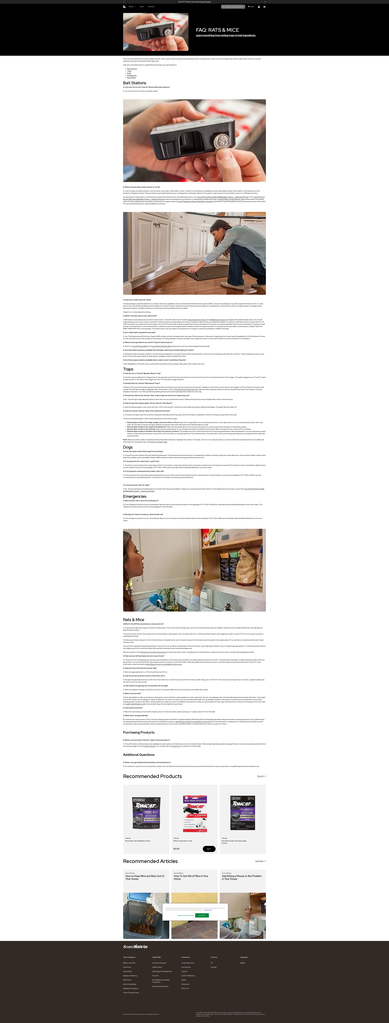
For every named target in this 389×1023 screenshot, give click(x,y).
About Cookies (223, 1012)
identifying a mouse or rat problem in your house (164, 664)
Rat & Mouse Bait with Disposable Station (234, 842)
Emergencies (132, 75)
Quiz (201, 2)
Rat (143, 389)
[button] (124, 2)
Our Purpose (186, 967)
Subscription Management (162, 971)
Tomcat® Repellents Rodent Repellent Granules (194, 201)
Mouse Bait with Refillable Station (137, 841)
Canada (213, 967)
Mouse (150, 389)
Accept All (202, 915)
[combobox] (233, 7)
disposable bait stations (197, 320)
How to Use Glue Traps (158, 442)
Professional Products (160, 986)
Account (155, 976)
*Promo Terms (205, 1016)
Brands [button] (131, 6)
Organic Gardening (130, 976)
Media (184, 980)
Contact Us (175, 746)
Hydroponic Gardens (130, 988)
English (242, 963)
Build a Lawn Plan (129, 963)
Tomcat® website (149, 746)
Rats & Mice (131, 78)
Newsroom (185, 984)
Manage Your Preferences (186, 915)
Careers (184, 971)
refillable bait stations (218, 320)
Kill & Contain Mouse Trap (182, 841)
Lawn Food (127, 967)
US (212, 963)
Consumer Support (159, 963)
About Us (185, 988)
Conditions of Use (238, 1014)
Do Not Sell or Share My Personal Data (207, 1012)
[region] (195, 912)
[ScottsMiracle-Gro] (124, 6)
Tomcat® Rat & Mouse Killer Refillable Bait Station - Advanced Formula (222, 197)
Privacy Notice (248, 1014)
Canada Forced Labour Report (223, 1014)
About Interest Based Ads (235, 1012)
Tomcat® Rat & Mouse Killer (161, 346)
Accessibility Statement (251, 1012)
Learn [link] (142, 6)
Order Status (157, 967)
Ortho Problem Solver (131, 993)
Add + (207, 849)
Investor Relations (188, 976)
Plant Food (127, 980)
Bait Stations (132, 69)
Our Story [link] (151, 6)
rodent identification (133, 704)
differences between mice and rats (153, 652)
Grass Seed (127, 971)
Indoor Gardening (129, 984)
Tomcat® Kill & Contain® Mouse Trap (230, 199)
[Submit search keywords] (223, 7)
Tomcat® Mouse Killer (140, 346)
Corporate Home (188, 963)
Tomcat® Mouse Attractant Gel (186, 389)
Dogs (129, 73)
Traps (129, 71)
